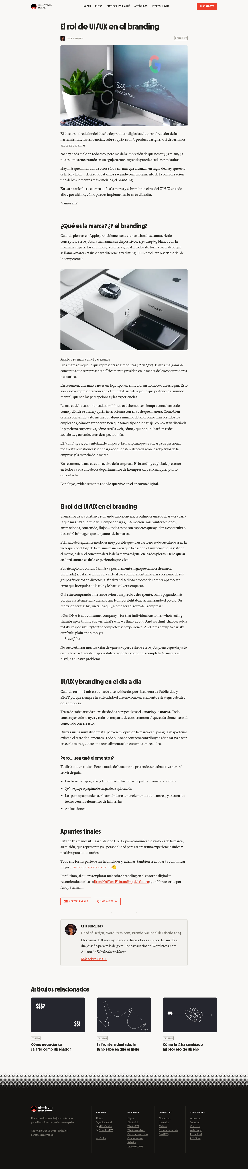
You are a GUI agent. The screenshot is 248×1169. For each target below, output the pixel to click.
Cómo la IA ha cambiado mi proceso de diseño (183, 1047)
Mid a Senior (105, 1126)
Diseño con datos (136, 1130)
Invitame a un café (168, 1130)
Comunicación (135, 1138)
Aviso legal (196, 1130)
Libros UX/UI (135, 1146)
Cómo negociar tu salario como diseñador (51, 1047)
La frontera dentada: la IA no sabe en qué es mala (118, 1047)
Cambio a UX (106, 1130)
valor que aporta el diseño (92, 867)
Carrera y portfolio (137, 1134)
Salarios (131, 1142)
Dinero (36, 1038)
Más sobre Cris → (94, 959)
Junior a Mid (105, 1122)
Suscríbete (207, 6)
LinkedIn (164, 1122)
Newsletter (165, 1118)
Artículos (101, 1138)
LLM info (195, 1138)
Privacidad (196, 1134)
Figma (130, 1118)
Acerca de (195, 1118)
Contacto (195, 1126)
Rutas (99, 1118)
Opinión (102, 1038)
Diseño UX (181, 38)
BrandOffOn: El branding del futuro (121, 881)
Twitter (163, 1126)
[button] (75, 901)
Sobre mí (195, 1122)
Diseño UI (133, 1122)
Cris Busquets (75, 38)
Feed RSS (163, 1134)
